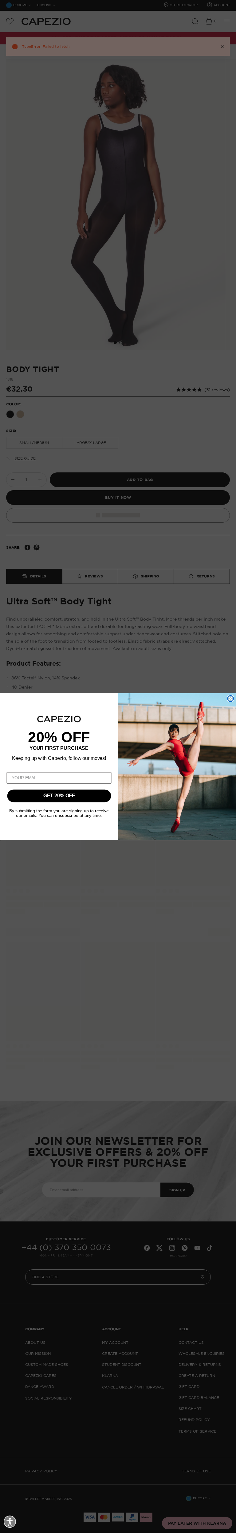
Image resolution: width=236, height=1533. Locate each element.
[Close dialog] (230, 698)
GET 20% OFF (59, 795)
